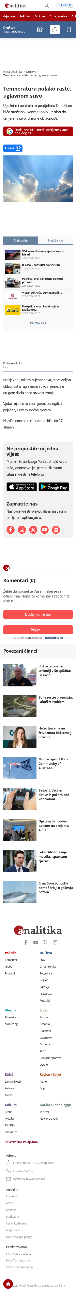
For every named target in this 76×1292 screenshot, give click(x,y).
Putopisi (45, 1000)
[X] (33, 530)
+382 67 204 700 (23, 1171)
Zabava (9, 1088)
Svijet (43, 1088)
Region (44, 1081)
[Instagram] (22, 530)
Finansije (10, 1017)
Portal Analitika (12, 72)
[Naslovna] (8, 1284)
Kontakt (11, 1210)
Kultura (11, 1105)
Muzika (9, 1118)
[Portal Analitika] (15, 5)
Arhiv (9, 1203)
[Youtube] (45, 530)
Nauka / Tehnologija (55, 1105)
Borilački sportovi (50, 1058)
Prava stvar (47, 993)
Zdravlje (45, 987)
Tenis (43, 1051)
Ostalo (44, 1064)
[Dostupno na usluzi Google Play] (54, 486)
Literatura (11, 1132)
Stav (42, 960)
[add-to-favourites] (70, 29)
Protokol (10, 973)
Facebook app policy (19, 1237)
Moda (8, 1095)
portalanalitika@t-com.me (29, 1179)
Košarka (45, 1024)
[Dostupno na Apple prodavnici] (21, 486)
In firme (45, 1112)
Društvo (39, 16)
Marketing (11, 1024)
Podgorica (46, 973)
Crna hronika (58, 16)
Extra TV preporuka (18, 1260)
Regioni (44, 980)
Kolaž (9, 1075)
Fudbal (44, 1017)
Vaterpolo (46, 1037)
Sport (44, 1010)
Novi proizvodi (49, 1118)
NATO (8, 966)
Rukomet (45, 1031)
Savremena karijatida (21, 1142)
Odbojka (45, 1044)
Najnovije (8, 16)
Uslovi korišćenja (16, 1223)
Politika (25, 16)
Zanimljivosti (13, 1081)
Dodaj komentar (38, 614)
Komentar (11, 960)
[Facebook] (10, 530)
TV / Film (10, 1125)
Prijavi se (38, 629)
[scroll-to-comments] (55, 29)
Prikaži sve (38, 322)
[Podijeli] (40, 29)
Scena (9, 1112)
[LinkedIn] (56, 530)
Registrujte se (54, 638)
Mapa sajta (13, 1230)
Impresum (12, 1196)
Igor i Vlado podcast (18, 1253)
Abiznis (10, 1010)
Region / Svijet (50, 1075)
